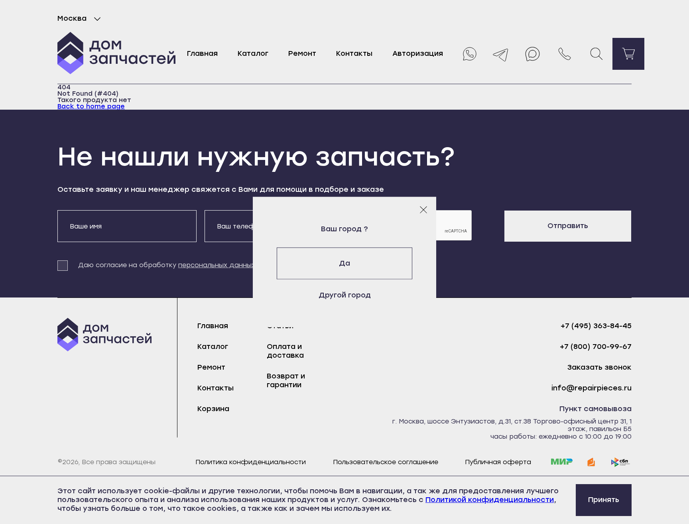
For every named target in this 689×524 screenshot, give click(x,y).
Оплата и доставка (285, 351)
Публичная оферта (498, 462)
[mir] (562, 462)
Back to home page (91, 106)
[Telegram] (501, 54)
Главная (202, 53)
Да (344, 263)
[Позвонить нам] (565, 54)
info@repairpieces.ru (591, 388)
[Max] (533, 54)
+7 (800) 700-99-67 (596, 347)
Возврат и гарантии (286, 380)
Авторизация (417, 53)
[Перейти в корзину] (628, 54)
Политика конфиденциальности (250, 462)
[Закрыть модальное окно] (423, 210)
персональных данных (216, 265)
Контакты (354, 53)
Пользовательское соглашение (385, 462)
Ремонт (302, 53)
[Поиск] (596, 54)
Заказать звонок (599, 367)
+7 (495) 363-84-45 (596, 326)
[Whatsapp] (469, 54)
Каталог (253, 53)
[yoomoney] (591, 462)
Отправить (567, 225)
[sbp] (621, 462)
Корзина (213, 408)
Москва (72, 18)
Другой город (345, 295)
